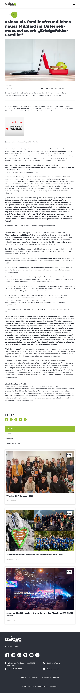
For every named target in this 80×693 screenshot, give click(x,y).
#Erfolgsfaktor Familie (55, 88)
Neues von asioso (13, 443)
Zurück (11, 15)
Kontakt (56, 677)
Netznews (10, 439)
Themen (23, 677)
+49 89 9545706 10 (53, 663)
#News (44, 88)
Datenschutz (46, 677)
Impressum (33, 677)
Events (9, 434)
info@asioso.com (52, 669)
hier (31, 400)
